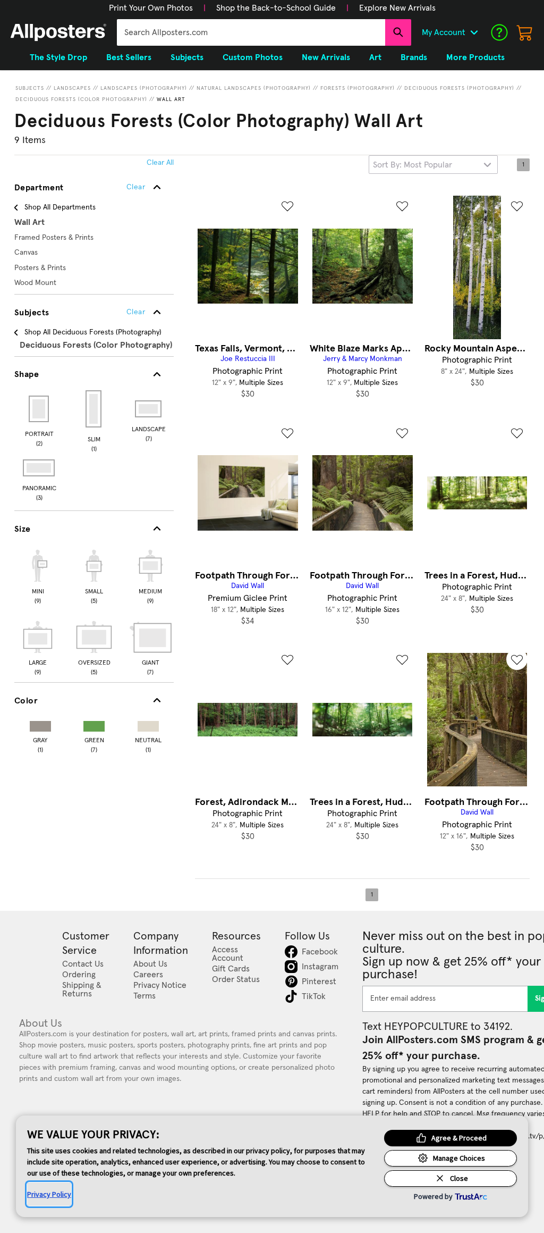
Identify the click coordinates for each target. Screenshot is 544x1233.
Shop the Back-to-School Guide (276, 8)
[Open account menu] (473, 32)
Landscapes (72, 88)
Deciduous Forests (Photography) (459, 88)
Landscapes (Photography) (143, 88)
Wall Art (171, 99)
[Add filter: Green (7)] (94, 724)
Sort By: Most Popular (412, 165)
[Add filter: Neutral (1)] (148, 724)
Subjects (29, 88)
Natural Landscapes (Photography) (254, 88)
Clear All (160, 162)
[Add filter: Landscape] (149, 408)
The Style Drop (58, 57)
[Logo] (58, 32)
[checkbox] (37, 575)
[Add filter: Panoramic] (39, 467)
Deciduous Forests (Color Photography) (81, 99)
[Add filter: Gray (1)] (40, 724)
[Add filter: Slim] (94, 408)
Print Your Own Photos (151, 8)
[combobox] (251, 32)
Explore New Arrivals (397, 8)
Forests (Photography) (357, 88)
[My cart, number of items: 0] (524, 32)
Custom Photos (253, 57)
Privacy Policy (49, 1194)
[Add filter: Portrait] (39, 409)
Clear (135, 312)
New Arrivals (326, 57)
